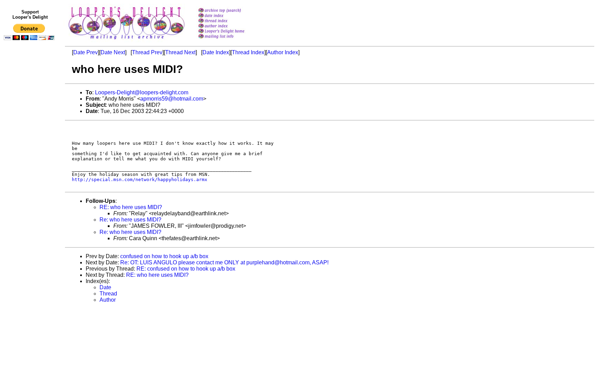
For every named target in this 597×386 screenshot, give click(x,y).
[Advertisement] (30, 185)
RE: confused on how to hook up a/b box (185, 269)
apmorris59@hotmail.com (171, 99)
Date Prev (85, 52)
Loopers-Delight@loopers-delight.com (141, 92)
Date (105, 287)
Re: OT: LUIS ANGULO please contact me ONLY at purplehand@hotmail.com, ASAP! (224, 262)
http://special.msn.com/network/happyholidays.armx (139, 179)
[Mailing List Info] (230, 40)
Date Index (215, 52)
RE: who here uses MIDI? (131, 207)
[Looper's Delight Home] (230, 32)
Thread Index (248, 52)
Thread (108, 293)
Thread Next (180, 52)
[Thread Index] (230, 21)
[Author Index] (230, 26)
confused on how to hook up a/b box (164, 256)
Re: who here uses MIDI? (130, 220)
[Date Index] (230, 16)
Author (108, 300)
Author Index (282, 52)
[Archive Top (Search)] (230, 11)
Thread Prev (147, 52)
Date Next (113, 52)
